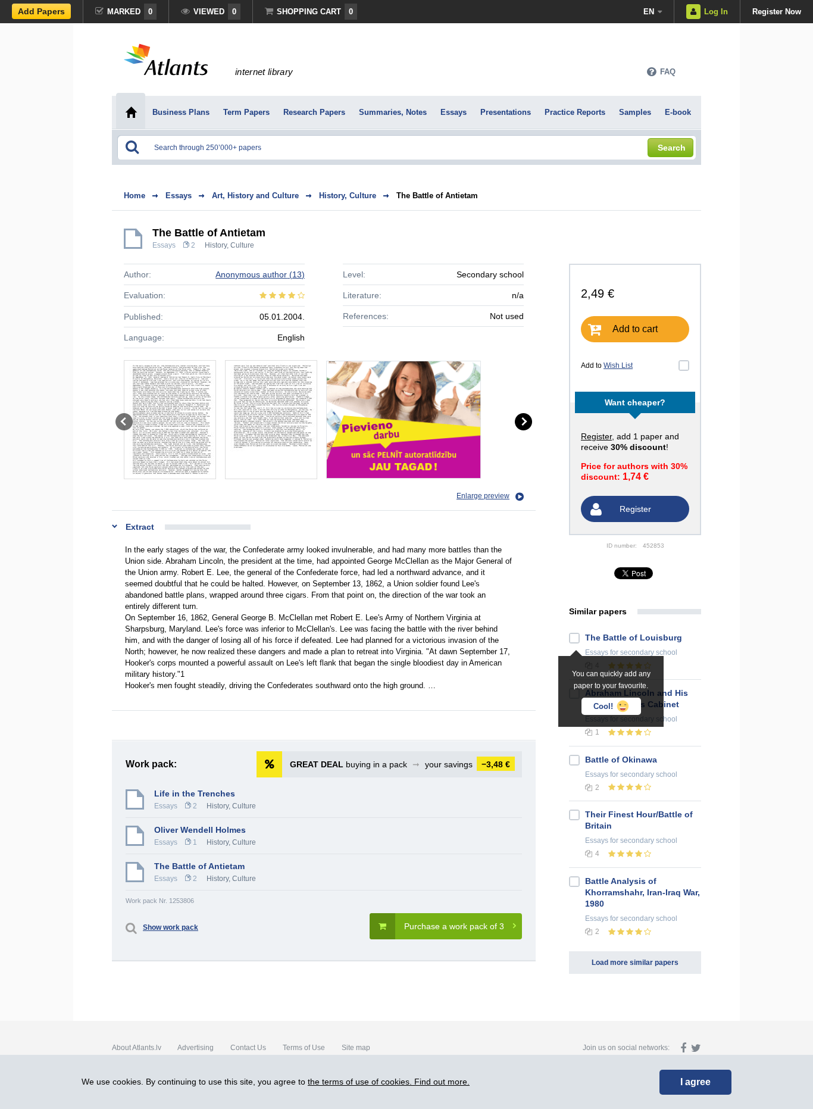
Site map (356, 1048)
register (596, 436)
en (648, 11)
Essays (164, 245)
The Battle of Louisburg (633, 637)
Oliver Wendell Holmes (200, 830)
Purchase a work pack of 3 (454, 926)
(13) (260, 274)
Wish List (618, 365)
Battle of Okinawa (621, 759)
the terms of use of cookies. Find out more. (389, 1081)
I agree (695, 1082)
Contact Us (248, 1048)
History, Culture (229, 245)
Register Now (776, 11)
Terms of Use (304, 1048)
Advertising (195, 1048)
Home (134, 195)
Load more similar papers (635, 962)
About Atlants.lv (136, 1048)
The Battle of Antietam (437, 195)
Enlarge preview (482, 496)
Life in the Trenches (194, 793)
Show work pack (170, 927)
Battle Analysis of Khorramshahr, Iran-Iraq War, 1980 (642, 892)
